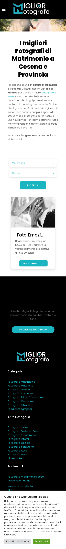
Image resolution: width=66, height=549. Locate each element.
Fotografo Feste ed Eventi (24, 431)
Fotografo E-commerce (23, 435)
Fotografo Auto (17, 450)
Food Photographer (20, 409)
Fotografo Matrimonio (21, 381)
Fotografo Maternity (20, 385)
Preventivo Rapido (19, 480)
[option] (33, 212)
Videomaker (15, 458)
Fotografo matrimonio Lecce (26, 476)
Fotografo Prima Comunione (25, 397)
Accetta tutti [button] (41, 541)
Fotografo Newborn (20, 389)
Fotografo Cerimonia (21, 401)
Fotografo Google (19, 443)
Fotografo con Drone (21, 446)
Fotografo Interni (18, 439)
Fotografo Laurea (18, 427)
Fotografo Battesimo (21, 393)
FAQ (10, 490)
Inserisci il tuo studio (20, 486)
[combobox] (33, 163)
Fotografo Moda (18, 454)
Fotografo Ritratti (19, 405)
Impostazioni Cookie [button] (17, 541)
